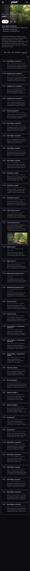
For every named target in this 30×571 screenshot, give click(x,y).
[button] (28, 57)
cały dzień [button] (24, 52)
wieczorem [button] (18, 52)
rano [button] (12, 52)
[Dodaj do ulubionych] (10, 21)
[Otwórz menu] (3, 2)
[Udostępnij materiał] (14, 21)
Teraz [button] (8, 52)
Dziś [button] (5, 52)
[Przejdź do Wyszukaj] (27, 2)
